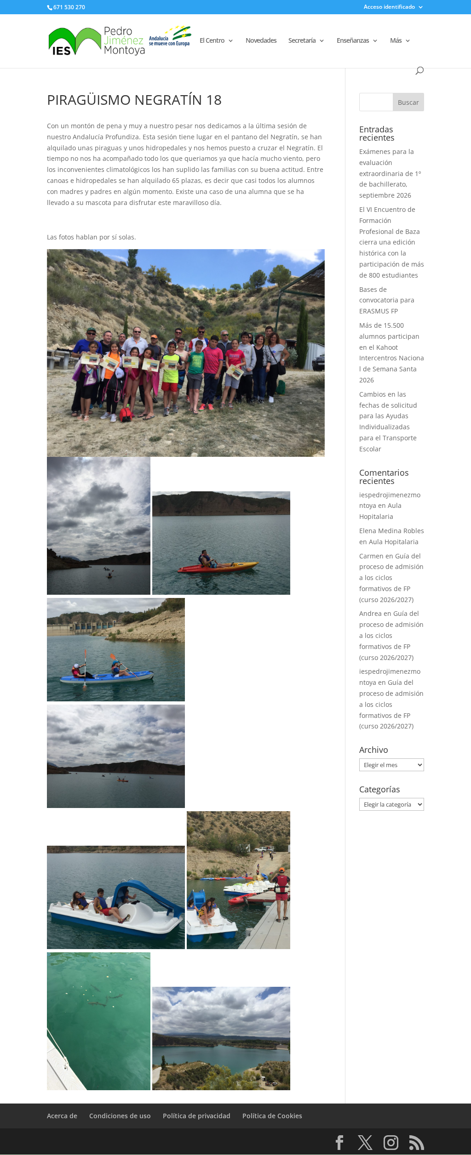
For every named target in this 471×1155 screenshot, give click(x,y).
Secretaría (302, 41)
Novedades (261, 41)
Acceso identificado (389, 7)
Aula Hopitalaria (394, 541)
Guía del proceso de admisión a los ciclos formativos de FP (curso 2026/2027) (391, 578)
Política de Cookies (272, 1115)
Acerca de (62, 1115)
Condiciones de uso (120, 1115)
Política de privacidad (196, 1115)
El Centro (212, 41)
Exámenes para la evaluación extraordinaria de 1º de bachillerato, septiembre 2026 (390, 173)
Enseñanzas (353, 41)
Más (396, 41)
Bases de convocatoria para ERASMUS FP (386, 300)
